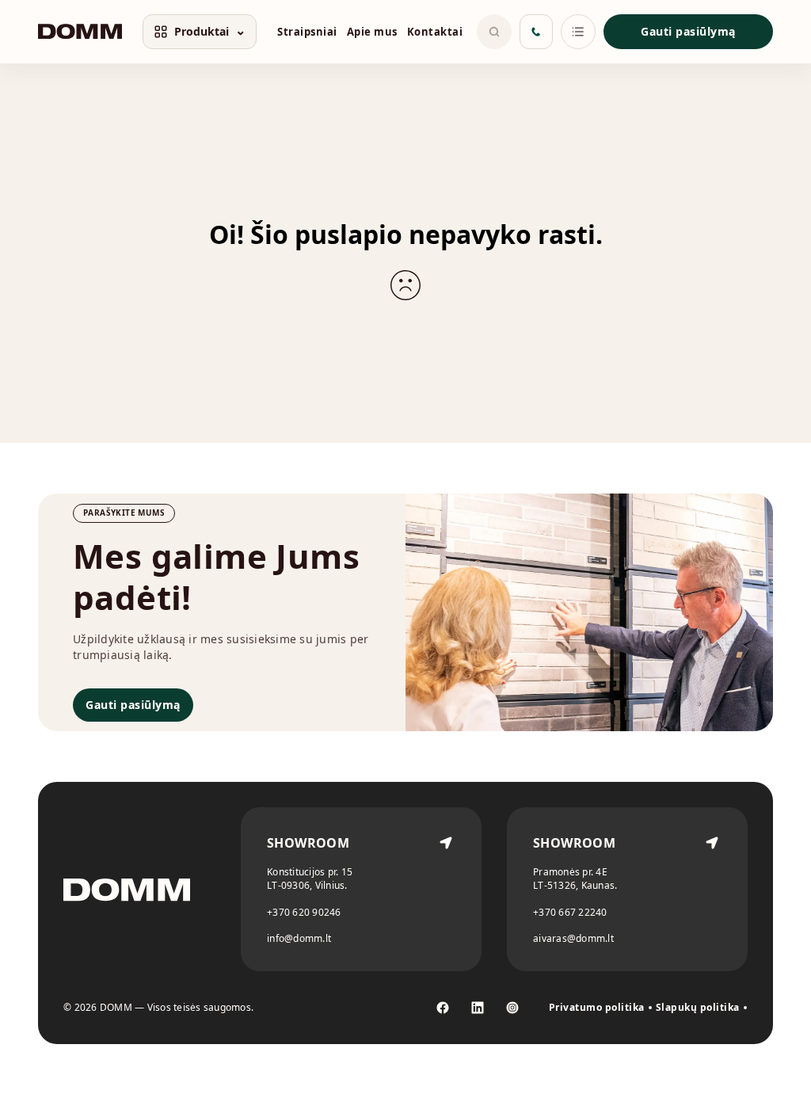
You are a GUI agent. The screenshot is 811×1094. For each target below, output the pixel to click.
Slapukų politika (698, 1007)
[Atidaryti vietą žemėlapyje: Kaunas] (712, 889)
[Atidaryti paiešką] (494, 31)
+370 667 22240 (570, 912)
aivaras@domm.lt (573, 938)
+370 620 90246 (304, 912)
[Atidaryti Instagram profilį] (512, 1008)
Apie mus (372, 32)
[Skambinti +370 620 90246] (536, 31)
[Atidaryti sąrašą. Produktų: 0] (578, 31)
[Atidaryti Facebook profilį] (443, 1008)
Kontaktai (435, 32)
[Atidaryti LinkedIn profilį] (477, 1008)
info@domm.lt (299, 938)
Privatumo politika (597, 1007)
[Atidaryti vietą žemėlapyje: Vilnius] (445, 889)
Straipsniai (307, 32)
